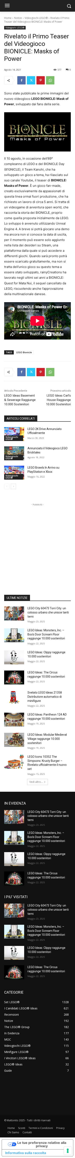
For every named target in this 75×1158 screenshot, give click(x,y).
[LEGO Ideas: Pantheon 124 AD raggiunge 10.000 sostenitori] (14, 720)
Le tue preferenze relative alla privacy (41, 1144)
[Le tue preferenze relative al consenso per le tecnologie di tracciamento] (68, 1151)
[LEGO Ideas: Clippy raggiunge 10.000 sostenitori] (14, 657)
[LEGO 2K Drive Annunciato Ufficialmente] (14, 434)
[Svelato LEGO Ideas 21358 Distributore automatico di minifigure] (14, 698)
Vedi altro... (36, 782)
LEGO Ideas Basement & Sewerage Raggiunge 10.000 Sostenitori (20, 400)
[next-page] (13, 486)
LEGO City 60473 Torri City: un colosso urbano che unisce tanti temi (48, 612)
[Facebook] (21, 80)
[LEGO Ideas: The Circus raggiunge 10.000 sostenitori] (14, 677)
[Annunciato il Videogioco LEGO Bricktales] (14, 453)
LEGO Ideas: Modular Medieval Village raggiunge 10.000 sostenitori (47, 738)
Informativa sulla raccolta (25, 1153)
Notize (18, 18)
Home (7, 18)
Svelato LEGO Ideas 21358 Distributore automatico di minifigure (45, 696)
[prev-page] (6, 486)
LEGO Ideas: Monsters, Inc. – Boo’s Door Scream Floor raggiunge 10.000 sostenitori (46, 634)
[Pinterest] (40, 80)
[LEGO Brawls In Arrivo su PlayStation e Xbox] (14, 473)
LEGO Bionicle (24, 352)
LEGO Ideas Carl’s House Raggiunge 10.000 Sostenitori (58, 400)
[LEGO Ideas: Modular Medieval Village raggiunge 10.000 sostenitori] (14, 740)
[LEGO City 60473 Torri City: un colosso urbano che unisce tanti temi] (14, 613)
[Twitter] (31, 80)
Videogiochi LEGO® (36, 18)
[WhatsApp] (50, 80)
